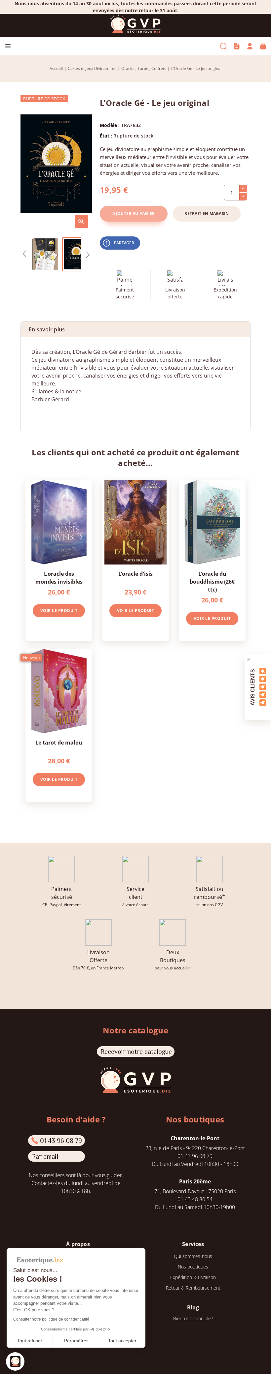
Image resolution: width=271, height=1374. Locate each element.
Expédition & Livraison (193, 1277)
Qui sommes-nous (193, 1256)
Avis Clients (252, 687)
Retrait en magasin (206, 213)
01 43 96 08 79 (61, 1140)
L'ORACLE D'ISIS (135, 573)
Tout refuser (29, 1340)
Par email (45, 1156)
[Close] (249, 659)
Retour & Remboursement (193, 1288)
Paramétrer (76, 1340)
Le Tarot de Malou (58, 742)
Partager (124, 243)
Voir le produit (59, 610)
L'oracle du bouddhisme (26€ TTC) (212, 581)
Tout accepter (122, 1340)
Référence (44, 412)
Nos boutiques (193, 1267)
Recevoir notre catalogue (136, 1051)
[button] (15, 1361)
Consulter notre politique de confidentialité (51, 1319)
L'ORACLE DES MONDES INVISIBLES (59, 577)
